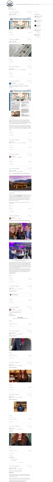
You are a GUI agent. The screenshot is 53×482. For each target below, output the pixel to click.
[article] (20, 23)
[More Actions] (30, 457)
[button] (39, 17)
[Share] (30, 41)
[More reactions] (12, 30)
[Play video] (20, 344)
